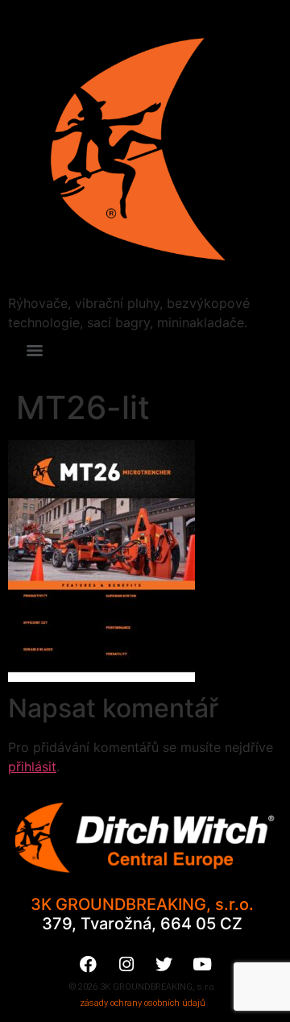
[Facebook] (89, 965)
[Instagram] (126, 965)
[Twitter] (164, 965)
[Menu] (34, 351)
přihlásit (32, 766)
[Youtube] (202, 965)
